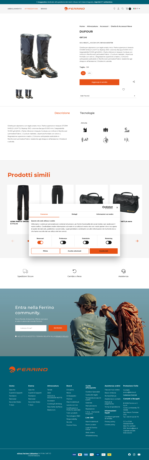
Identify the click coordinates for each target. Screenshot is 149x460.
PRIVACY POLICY (61, 336)
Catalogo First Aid (130, 395)
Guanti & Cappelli (15, 393)
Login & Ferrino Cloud (91, 428)
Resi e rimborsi (110, 393)
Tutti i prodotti (71, 413)
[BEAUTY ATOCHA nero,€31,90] (92, 202)
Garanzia (89, 403)
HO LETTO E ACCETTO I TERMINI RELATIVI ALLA (43, 336)
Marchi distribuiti (72, 402)
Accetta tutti (103, 251)
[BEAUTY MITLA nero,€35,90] (126, 202)
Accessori (51, 401)
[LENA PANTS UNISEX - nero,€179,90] (23, 202)
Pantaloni (12, 396)
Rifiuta (45, 251)
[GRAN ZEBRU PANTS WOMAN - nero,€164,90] (57, 202)
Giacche (12, 390)
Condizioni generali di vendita (112, 417)
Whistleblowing (92, 436)
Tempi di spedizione (112, 407)
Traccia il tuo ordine (112, 390)
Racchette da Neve (54, 407)
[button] (108, 96)
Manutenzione (91, 406)
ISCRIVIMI (58, 328)
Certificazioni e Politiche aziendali (73, 409)
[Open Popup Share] (134, 82)
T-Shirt (11, 405)
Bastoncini (51, 410)
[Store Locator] (114, 8)
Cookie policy (110, 425)
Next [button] (136, 240)
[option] (25, 273)
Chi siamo (70, 390)
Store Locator (91, 425)
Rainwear (12, 399)
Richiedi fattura (110, 396)
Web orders (90, 432)
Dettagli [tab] (74, 214)
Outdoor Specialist (93, 392)
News (68, 393)
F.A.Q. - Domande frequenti (92, 413)
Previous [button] (12, 240)
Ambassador (71, 396)
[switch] (63, 242)
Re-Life (69, 422)
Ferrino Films (71, 425)
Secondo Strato (15, 402)
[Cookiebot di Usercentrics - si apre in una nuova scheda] (104, 207)
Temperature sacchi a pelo (93, 399)
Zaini (49, 393)
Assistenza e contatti (112, 399)
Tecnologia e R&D (73, 416)
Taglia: (84, 67)
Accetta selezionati (74, 251)
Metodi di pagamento (109, 403)
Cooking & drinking (54, 404)
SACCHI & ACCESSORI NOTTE (54, 397)
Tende (49, 390)
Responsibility (71, 419)
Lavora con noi (72, 405)
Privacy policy (110, 422)
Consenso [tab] (44, 214)
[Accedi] (118, 8)
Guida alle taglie (92, 395)
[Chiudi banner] (117, 207)
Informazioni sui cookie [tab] (104, 214)
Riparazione (90, 409)
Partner (69, 399)
